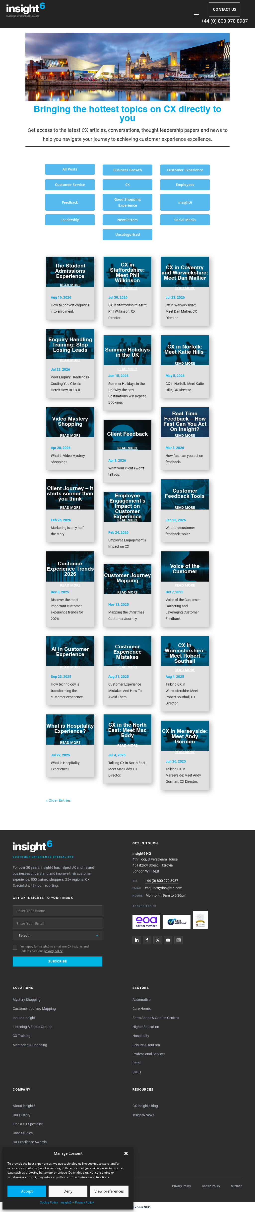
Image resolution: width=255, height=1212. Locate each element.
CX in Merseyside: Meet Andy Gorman (185, 737)
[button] (126, 1153)
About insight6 (24, 1106)
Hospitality (140, 1036)
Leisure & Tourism (146, 1045)
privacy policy (53, 951)
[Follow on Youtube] (168, 940)
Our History (21, 1115)
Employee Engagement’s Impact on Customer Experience (127, 506)
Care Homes (141, 1009)
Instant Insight (24, 1018)
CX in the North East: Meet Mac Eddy (127, 730)
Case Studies (23, 1133)
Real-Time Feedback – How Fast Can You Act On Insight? (184, 421)
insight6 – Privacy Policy (77, 1202)
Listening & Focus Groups (32, 1027)
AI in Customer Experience (70, 652)
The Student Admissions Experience (70, 271)
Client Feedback (127, 434)
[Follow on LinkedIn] (136, 940)
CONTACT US (224, 9)
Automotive (141, 1000)
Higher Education (145, 1027)
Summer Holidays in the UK (127, 352)
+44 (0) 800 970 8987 (224, 21)
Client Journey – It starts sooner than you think (70, 494)
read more (70, 285)
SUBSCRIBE (57, 961)
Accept (27, 1191)
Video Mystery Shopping (70, 422)
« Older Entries (58, 800)
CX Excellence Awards (30, 1142)
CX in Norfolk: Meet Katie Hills (184, 350)
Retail (136, 1063)
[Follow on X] (157, 940)
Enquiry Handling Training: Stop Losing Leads (70, 345)
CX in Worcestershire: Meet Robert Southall (185, 653)
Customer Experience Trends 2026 (70, 569)
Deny (68, 1191)
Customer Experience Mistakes (127, 652)
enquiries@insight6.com (163, 888)
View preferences (109, 1191)
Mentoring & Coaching (30, 1045)
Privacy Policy (181, 1186)
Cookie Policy (49, 1202)
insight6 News (143, 1115)
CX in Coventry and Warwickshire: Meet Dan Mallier (185, 273)
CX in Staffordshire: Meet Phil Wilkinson (127, 272)
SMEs (136, 1072)
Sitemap (236, 1186)
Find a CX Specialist (28, 1124)
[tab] (70, 169)
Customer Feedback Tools (185, 494)
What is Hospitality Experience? (70, 729)
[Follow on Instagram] (178, 940)
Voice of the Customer (185, 569)
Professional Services (148, 1054)
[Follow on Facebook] (147, 940)
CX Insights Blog (145, 1106)
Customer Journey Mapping (127, 578)
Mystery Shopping (27, 1000)
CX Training (21, 1036)
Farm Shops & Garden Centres (155, 1018)
